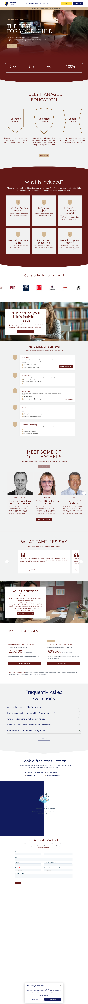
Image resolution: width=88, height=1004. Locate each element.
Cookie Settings (44, 995)
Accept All (53, 999)
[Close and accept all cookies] (60, 986)
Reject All (35, 999)
